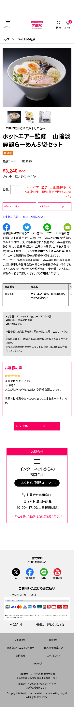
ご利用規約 (20, 639)
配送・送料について (34, 217)
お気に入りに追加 (11, 206)
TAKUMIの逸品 (26, 39)
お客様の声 (44, 206)
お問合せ (20, 655)
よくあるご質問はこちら (37, 483)
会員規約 (53, 639)
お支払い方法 (11, 217)
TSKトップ (37, 663)
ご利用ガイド (53, 655)
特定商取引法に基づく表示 (20, 647)
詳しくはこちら (55, 624)
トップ (6, 39)
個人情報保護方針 (53, 647)
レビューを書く (22, 426)
